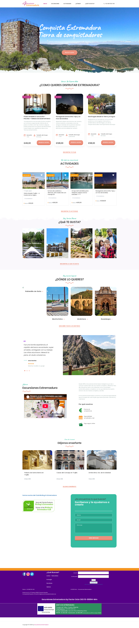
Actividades (67, 3)
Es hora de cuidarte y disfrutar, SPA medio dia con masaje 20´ (57, 192)
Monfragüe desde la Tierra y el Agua (101, 117)
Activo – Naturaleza (52, 576)
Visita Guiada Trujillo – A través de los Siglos (32, 194)
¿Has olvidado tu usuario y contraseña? (94, 584)
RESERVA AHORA (44, 142)
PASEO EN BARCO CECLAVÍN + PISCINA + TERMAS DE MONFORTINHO (37, 118)
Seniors (49, 587)
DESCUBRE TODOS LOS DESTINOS (69, 326)
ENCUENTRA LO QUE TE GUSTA (69, 264)
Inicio (45, 3)
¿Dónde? (78, 3)
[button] (24, 370)
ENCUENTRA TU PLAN (69, 152)
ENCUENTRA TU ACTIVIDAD (69, 211)
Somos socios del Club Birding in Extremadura (39, 495)
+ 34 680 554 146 (30, 589)
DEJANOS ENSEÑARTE (69, 486)
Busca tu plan (69, 52)
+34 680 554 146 (110, 3)
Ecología (49, 579)
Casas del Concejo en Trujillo (67, 473)
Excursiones (55, 3)
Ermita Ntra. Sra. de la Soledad (100, 473)
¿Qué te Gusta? (90, 3)
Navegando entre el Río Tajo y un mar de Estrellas (105, 192)
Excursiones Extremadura (41, 625)
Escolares (49, 583)
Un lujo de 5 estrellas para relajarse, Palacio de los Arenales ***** (80, 192)
